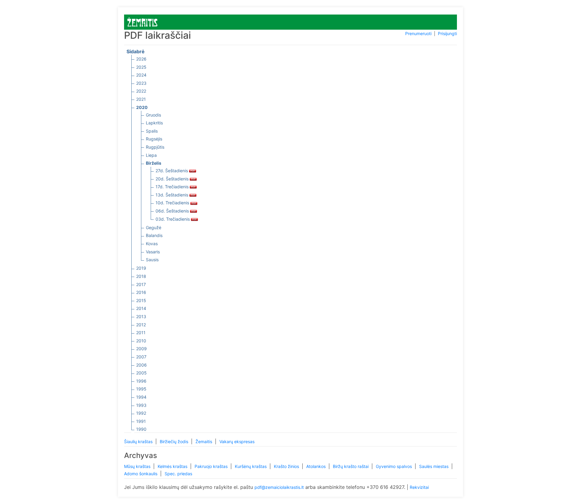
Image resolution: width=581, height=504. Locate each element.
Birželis (153, 163)
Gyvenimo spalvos (394, 466)
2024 (141, 74)
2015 (141, 300)
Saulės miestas (434, 466)
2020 (142, 107)
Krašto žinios (287, 466)
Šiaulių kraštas (139, 441)
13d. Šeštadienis (172, 194)
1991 (141, 421)
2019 (141, 268)
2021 (141, 99)
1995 (141, 388)
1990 (141, 429)
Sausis (152, 259)
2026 (141, 58)
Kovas (152, 243)
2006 (141, 364)
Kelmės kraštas (173, 466)
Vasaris (153, 251)
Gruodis (153, 114)
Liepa (151, 155)
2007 (141, 356)
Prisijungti (447, 33)
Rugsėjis (154, 138)
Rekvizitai (419, 487)
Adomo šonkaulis (141, 473)
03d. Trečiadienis (173, 219)
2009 (141, 348)
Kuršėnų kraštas (251, 466)
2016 (141, 292)
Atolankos (316, 466)
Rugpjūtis (155, 147)
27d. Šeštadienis (172, 170)
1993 (141, 405)
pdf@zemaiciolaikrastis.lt (279, 487)
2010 (141, 340)
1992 (141, 413)
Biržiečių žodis (174, 441)
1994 (141, 397)
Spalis (152, 130)
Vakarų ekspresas (236, 441)
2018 (141, 276)
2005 (141, 372)
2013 (141, 316)
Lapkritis (154, 122)
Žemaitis (204, 441)
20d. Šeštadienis (173, 178)
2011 (141, 332)
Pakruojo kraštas (212, 466)
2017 (141, 284)
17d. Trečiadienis (173, 186)
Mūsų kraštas (138, 466)
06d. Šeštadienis (173, 210)
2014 (141, 308)
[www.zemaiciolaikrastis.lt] (142, 21)
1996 (141, 381)
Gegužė (153, 227)
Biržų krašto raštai (351, 466)
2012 (141, 324)
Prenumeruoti (418, 33)
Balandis (154, 235)
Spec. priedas (178, 473)
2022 (141, 91)
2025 (141, 67)
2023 (141, 83)
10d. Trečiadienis (173, 202)
